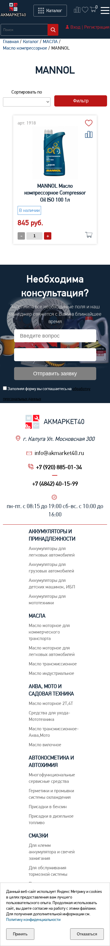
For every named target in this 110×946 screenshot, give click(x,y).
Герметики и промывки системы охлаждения (51, 794)
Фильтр (81, 100)
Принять (20, 934)
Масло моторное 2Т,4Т (51, 703)
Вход (75, 27)
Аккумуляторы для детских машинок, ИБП (52, 583)
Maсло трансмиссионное (53, 664)
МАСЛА (50, 41)
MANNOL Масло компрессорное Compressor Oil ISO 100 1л (55, 193)
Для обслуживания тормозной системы (48, 871)
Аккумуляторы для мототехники (47, 599)
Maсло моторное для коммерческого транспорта (49, 632)
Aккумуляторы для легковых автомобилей (52, 552)
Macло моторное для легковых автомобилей (52, 651)
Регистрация (96, 27)
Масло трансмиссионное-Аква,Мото (54, 732)
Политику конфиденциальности (33, 919)
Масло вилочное (45, 744)
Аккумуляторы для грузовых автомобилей (51, 568)
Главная (11, 41)
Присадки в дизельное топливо (51, 819)
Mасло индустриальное (51, 673)
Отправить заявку (55, 374)
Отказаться (87, 934)
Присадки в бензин (48, 806)
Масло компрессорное (25, 48)
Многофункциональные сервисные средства (52, 778)
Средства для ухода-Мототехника (49, 716)
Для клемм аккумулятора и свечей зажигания (52, 851)
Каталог (31, 41)
